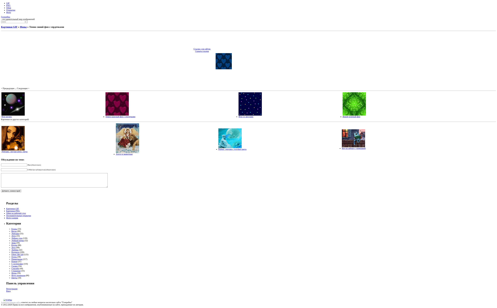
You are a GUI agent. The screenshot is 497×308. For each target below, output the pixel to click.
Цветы (14, 278)
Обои (8, 8)
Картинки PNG (13, 211)
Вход (8, 291)
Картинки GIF (9, 27)
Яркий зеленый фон (351, 117)
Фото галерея (12, 218)
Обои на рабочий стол (16, 213)
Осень (14, 257)
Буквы (14, 229)
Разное (14, 261)
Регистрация (11, 289)
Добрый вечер (17, 240)
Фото (8, 12)
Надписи (15, 252)
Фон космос (6, 117)
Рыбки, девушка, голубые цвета (232, 149)
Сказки (14, 266)
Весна (14, 231)
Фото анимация (18, 275)
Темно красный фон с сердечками (120, 117)
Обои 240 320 (17, 254)
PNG (8, 5)
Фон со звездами (246, 117)
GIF (8, 3)
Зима (13, 243)
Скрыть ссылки (202, 51)
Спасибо (15, 268)
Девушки (15, 233)
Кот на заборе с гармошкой (354, 148)
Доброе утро (16, 238)
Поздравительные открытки (18, 216)
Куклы (14, 245)
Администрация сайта (11, 302)
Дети (13, 236)
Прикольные (17, 259)
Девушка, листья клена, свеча (14, 152)
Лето (13, 247)
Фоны (23, 27)
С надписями (17, 264)
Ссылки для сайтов (201, 49)
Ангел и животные (124, 154)
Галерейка (5, 17)
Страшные (16, 271)
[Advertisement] (248, 40)
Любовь (14, 250)
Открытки (10, 10)
